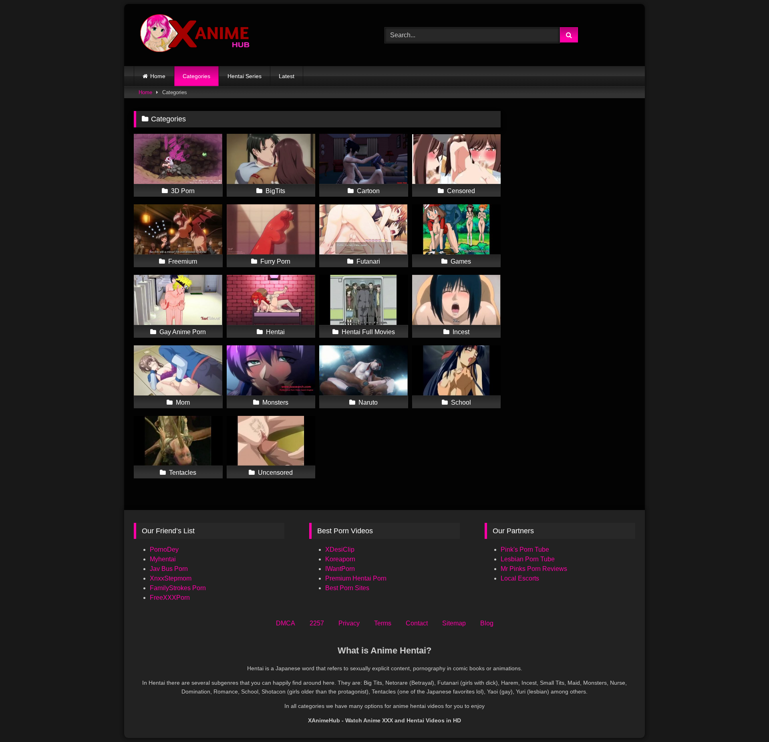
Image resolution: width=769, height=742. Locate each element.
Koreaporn (340, 559)
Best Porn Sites (347, 588)
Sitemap (454, 623)
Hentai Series (244, 76)
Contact (417, 623)
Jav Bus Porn (169, 568)
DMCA (285, 623)
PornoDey (164, 549)
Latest (286, 76)
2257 (317, 623)
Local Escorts (520, 578)
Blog (486, 623)
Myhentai (163, 559)
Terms (382, 623)
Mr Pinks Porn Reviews (535, 568)
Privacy (349, 623)
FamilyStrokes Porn (178, 588)
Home (157, 76)
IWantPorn (340, 568)
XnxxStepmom (170, 578)
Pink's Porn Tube (525, 549)
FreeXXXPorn (170, 597)
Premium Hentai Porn (356, 578)
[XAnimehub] (196, 35)
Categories (196, 76)
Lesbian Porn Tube (528, 559)
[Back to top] (744, 718)
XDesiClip (339, 549)
